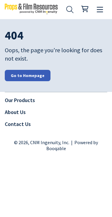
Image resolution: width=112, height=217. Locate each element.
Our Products (20, 100)
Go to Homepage (28, 75)
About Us (15, 112)
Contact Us (18, 124)
